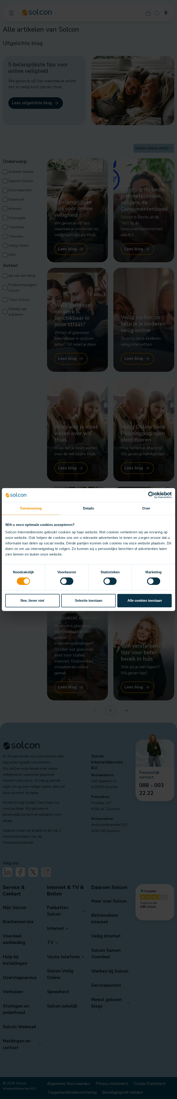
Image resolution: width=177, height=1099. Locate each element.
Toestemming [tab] (31, 508)
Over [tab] (146, 508)
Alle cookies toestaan (144, 600)
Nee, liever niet (32, 600)
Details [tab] (88, 508)
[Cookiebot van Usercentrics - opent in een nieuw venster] (151, 494)
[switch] (66, 581)
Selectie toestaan (88, 600)
